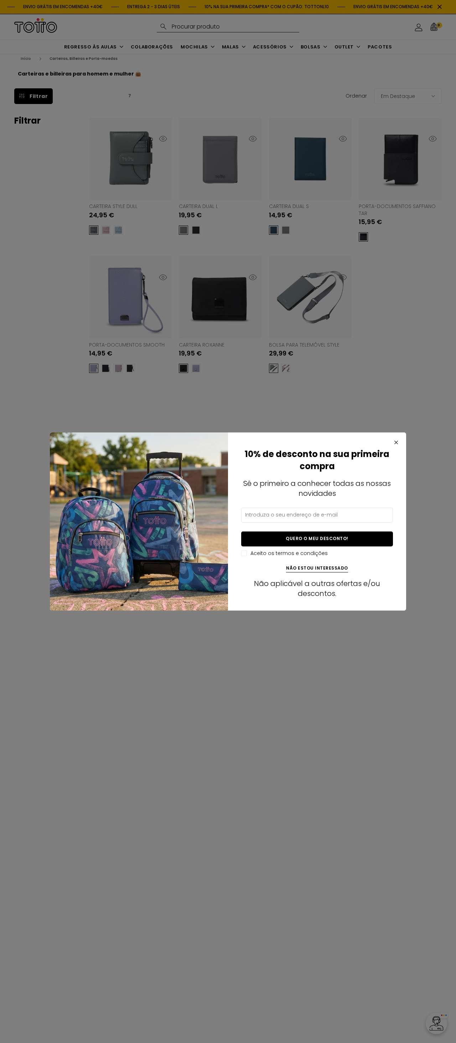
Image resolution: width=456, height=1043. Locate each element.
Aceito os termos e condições (289, 553)
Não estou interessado (317, 568)
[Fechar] (396, 442)
